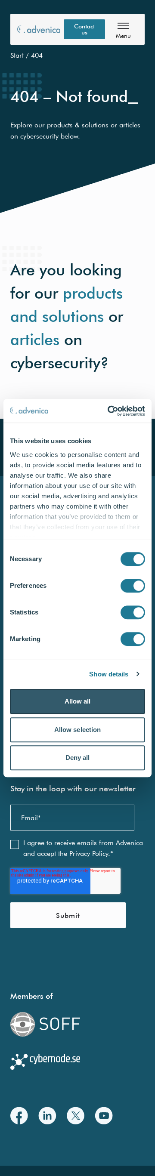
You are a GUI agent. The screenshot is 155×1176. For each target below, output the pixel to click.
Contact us (84, 29)
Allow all (78, 701)
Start (17, 55)
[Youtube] (104, 1115)
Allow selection (77, 729)
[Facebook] (19, 1115)
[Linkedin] (47, 1115)
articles (34, 339)
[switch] (133, 586)
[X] (75, 1115)
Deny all (77, 757)
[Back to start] (38, 29)
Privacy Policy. (89, 853)
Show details (108, 674)
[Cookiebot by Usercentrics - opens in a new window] (109, 411)
